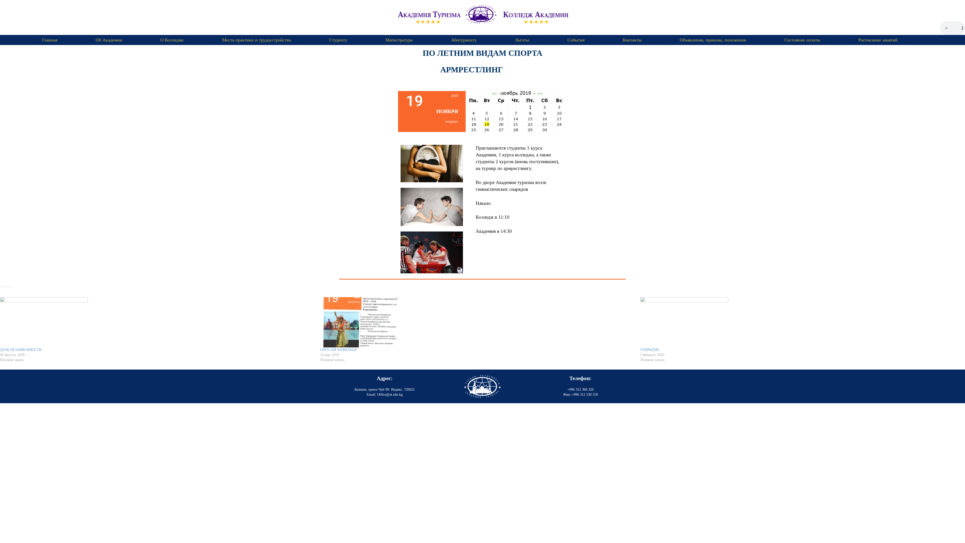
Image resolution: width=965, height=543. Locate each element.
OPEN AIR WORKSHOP (338, 350)
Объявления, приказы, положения (713, 39)
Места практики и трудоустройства (256, 39)
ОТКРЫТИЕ (649, 350)
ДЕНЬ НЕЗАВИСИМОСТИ (20, 350)
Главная (49, 39)
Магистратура (399, 39)
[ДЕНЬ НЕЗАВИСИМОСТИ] (157, 322)
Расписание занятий (878, 39)
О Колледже (172, 39)
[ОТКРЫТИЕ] (797, 322)
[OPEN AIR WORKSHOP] (477, 322)
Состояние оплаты (802, 39)
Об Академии (109, 39)
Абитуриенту (464, 39)
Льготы (522, 39)
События (576, 39)
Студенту (338, 39)
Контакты (632, 39)
